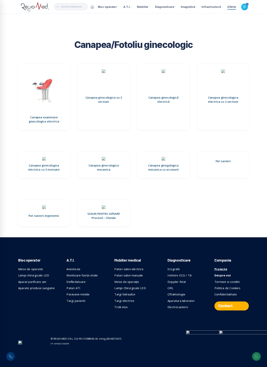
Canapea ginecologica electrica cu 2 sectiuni (223, 99)
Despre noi (222, 275)
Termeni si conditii (227, 282)
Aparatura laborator (181, 301)
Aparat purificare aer (32, 282)
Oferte (231, 6)
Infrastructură (212, 6)
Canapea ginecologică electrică (163, 99)
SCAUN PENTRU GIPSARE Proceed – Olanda (103, 216)
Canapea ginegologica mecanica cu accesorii (163, 167)
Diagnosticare (165, 6)
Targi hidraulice (124, 294)
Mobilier (143, 6)
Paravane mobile (78, 294)
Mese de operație (126, 282)
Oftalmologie (176, 294)
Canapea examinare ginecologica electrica (44, 119)
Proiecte (220, 269)
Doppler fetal (177, 282)
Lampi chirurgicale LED (33, 275)
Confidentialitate (225, 294)
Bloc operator (108, 6)
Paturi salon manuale (128, 275)
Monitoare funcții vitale (82, 275)
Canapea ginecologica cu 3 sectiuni (103, 99)
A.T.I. (127, 6)
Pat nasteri (223, 161)
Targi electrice (124, 301)
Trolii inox (121, 307)
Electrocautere (178, 307)
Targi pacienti (75, 301)
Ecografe (174, 269)
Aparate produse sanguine (36, 288)
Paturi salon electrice (128, 269)
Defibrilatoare (76, 282)
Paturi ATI (73, 288)
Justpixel (65, 343)
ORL (171, 288)
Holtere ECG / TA (180, 275)
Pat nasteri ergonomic (44, 216)
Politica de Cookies (227, 288)
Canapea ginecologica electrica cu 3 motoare (44, 167)
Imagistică (189, 6)
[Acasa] (92, 6)
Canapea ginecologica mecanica (104, 167)
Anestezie (73, 269)
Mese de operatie (30, 269)
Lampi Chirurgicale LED (130, 288)
